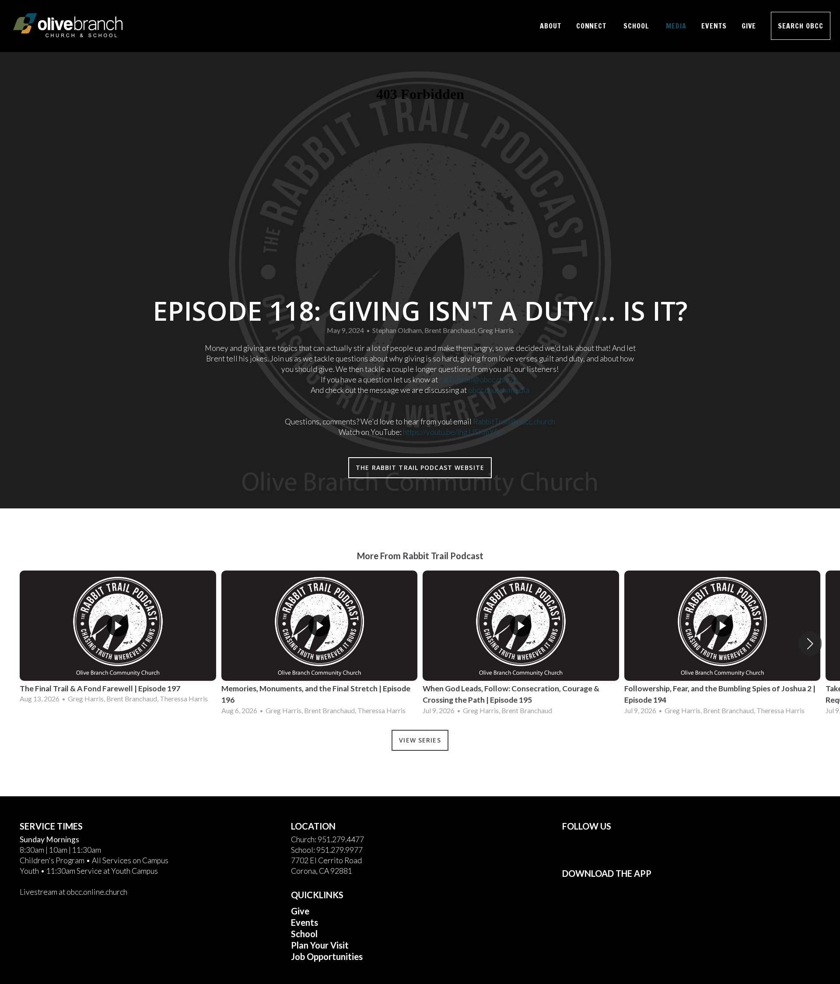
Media (676, 26)
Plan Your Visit (320, 945)
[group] (118, 638)
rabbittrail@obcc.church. (479, 379)
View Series (420, 740)
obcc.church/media (498, 390)
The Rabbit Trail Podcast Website (420, 467)
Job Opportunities (327, 956)
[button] (810, 643)
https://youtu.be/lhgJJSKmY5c (452, 432)
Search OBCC (800, 26)
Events (714, 26)
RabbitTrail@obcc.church (514, 421)
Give (749, 26)
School (637, 26)
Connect (592, 26)
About (550, 26)
